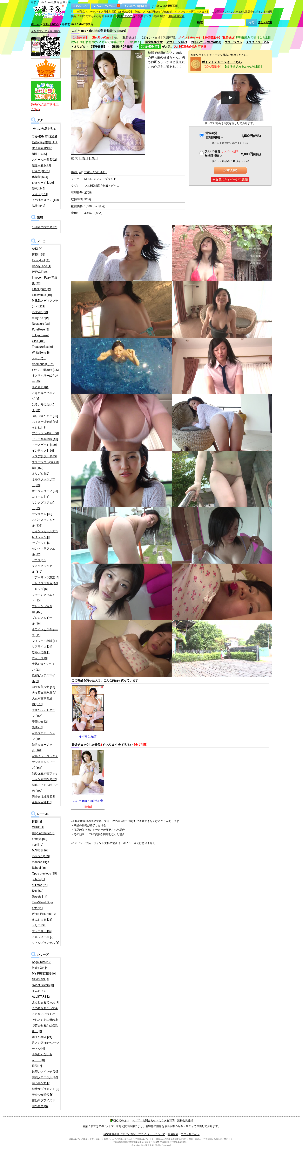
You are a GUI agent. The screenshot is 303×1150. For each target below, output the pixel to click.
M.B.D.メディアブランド (100, 179)
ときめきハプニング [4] (43, 395)
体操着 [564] (40, 177)
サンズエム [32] (42, 514)
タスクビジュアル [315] (42, 568)
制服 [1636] (39, 154)
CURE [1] (38, 827)
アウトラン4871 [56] (45, 433)
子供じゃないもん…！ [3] (42, 1057)
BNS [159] (38, 254)
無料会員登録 (176, 16)
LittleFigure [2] (41, 289)
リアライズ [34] (42, 646)
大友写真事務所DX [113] (42, 701)
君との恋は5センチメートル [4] (46, 1045)
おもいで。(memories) (206, 42)
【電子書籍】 (98, 46)
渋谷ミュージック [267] (42, 747)
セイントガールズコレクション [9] (45, 534)
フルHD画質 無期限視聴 (221, 153)
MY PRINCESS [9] (44, 973)
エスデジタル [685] (44, 456)
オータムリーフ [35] (45, 491)
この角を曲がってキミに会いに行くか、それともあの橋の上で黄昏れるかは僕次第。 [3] (45, 1019)
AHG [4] (37, 248)
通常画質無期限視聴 (214, 135)
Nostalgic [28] (41, 323)
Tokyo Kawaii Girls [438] (40, 338)
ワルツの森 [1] (41, 652)
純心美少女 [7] (41, 1083)
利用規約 (173, 1134)
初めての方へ (127, 16)
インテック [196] (43, 450)
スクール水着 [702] (44, 159)
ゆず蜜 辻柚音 (88, 736)
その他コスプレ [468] (46, 200)
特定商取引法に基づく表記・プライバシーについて (134, 1134)
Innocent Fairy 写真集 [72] (44, 280)
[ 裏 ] (93, 158)
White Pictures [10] (44, 914)
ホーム (35, 24)
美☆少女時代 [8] (42, 1094)
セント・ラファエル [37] (43, 551)
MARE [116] (40, 850)
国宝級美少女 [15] (43, 687)
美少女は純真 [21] (43, 796)
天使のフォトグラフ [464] (43, 713)
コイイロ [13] (40, 496)
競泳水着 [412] (41, 165)
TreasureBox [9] (42, 346)
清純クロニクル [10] (45, 1077)
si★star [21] (40, 885)
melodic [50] (40, 312)
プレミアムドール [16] (42, 620)
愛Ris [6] (37, 727)
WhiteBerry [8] (41, 352)
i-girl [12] (37, 844)
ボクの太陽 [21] (42, 1037)
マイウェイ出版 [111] (46, 641)
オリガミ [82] (40, 473)
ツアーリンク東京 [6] (45, 577)
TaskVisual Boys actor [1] (42, 905)
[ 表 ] (83, 158)
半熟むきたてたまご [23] (43, 666)
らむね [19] (39, 427)
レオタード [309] (43, 182)
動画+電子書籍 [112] (45, 142)
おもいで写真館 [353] (46, 370)
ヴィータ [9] (40, 658)
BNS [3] (37, 821)
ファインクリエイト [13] (43, 597)
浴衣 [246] (38, 188)
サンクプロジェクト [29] (43, 505)
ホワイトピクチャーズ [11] (45, 632)
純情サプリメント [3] (45, 1089)
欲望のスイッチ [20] (45, 1071)
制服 (105, 185)
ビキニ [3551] (41, 171)
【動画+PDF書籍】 (122, 46)
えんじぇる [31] (42, 919)
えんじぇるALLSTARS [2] (41, 993)
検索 (200, 22)
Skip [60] (37, 890)
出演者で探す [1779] (45, 227)
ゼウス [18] (39, 560)
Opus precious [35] (44, 873)
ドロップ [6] (40, 589)
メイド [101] (40, 194)
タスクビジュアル (257, 42)
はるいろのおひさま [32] (43, 407)
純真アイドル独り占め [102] (45, 788)
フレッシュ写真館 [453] (42, 609)
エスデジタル (233, 42)
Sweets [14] (39, 896)
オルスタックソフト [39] (43, 482)
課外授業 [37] (40, 1106)
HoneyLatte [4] (41, 266)
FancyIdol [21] (41, 260)
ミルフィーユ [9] (42, 937)
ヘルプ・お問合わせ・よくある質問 (153, 1120)
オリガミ (80, 46)
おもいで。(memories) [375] (43, 361)
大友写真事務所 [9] (44, 692)
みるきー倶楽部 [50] (45, 421)
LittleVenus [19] (42, 295)
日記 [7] (37, 1066)
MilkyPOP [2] (40, 318)
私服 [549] (38, 205)
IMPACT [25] (40, 272)
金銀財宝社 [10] (42, 802)
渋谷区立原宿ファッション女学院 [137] (45, 776)
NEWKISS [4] (40, 979)
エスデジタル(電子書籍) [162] (45, 465)
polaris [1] (38, 879)
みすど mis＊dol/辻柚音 (88, 801)
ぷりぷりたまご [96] (45, 416)
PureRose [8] (40, 329)
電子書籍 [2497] (42, 148)
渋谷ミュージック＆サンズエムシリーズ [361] (45, 761)
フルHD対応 (51, 24)
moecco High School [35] (40, 865)
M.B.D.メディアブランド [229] (45, 303)
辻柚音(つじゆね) (95, 172)
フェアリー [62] (42, 931)
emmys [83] (39, 839)
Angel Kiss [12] (41, 962)
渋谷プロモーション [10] (43, 736)
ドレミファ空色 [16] (45, 583)
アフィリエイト (190, 1134)
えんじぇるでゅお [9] (45, 1002)
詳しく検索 (265, 22)
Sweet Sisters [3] (43, 985)
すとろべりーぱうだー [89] (45, 378)
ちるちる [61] (40, 387)
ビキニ (115, 185)
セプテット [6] (41, 543)
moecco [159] (41, 856)
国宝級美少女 (154, 42)
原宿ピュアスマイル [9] (43, 678)
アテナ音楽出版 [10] (45, 439)
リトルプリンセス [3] (45, 942)
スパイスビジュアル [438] (43, 522)
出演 (76, 172)
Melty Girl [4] (40, 968)
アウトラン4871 (176, 42)
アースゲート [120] (44, 444)
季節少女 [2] (40, 721)
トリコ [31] (39, 925)
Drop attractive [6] (43, 833)
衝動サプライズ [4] (44, 1100)
